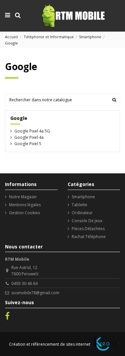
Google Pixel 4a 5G (32, 131)
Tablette (79, 205)
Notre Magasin (23, 197)
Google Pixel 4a (29, 137)
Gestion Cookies (24, 213)
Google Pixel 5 (27, 143)
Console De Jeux (87, 220)
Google (18, 118)
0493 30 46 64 (24, 283)
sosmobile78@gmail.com (35, 293)
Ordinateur (82, 213)
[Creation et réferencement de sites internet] (106, 344)
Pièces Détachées (88, 228)
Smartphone (83, 197)
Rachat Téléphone (89, 236)
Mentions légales (25, 205)
